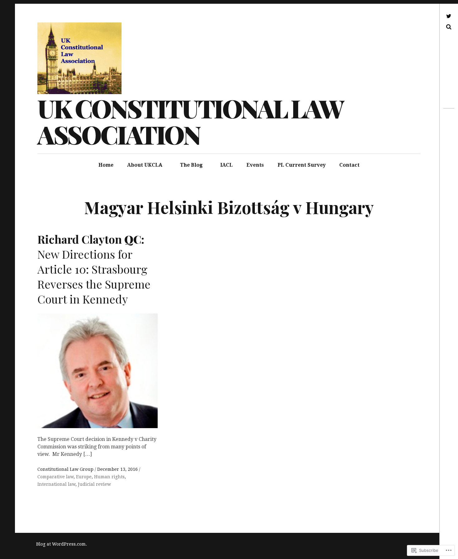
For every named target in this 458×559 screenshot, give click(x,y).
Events (255, 165)
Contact (349, 165)
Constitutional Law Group (66, 469)
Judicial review (94, 484)
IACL (226, 165)
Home (105, 165)
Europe (84, 476)
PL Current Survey (302, 165)
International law (56, 484)
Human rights (109, 476)
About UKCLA (144, 165)
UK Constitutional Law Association (190, 121)
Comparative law (55, 476)
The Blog (191, 165)
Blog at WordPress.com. (61, 544)
